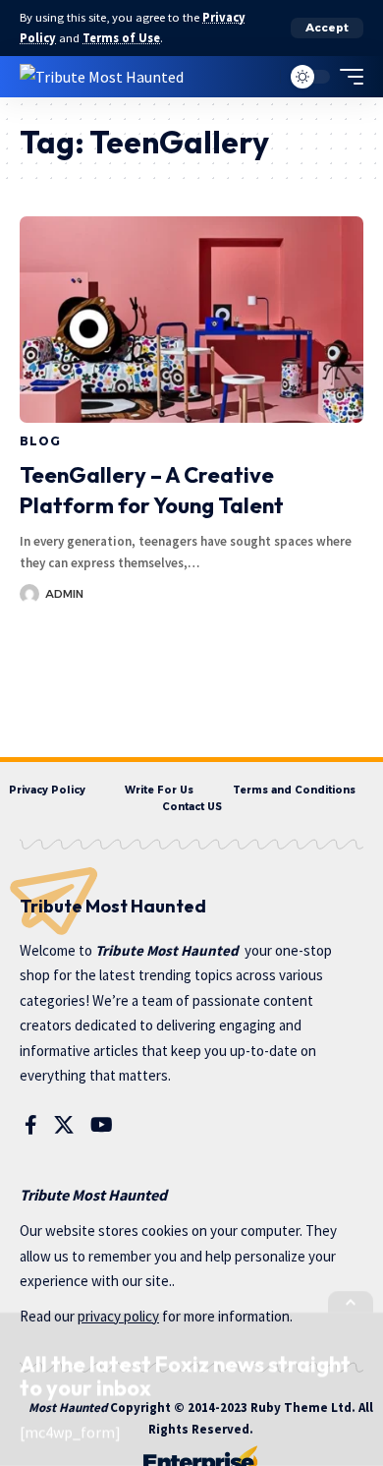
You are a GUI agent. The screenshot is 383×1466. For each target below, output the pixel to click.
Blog (40, 441)
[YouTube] (101, 1125)
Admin (64, 594)
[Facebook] (31, 1125)
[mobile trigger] (346, 77)
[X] (64, 1125)
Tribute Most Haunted (167, 950)
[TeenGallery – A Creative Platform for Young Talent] (191, 319)
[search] (260, 76)
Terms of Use (121, 37)
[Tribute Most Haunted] (102, 76)
